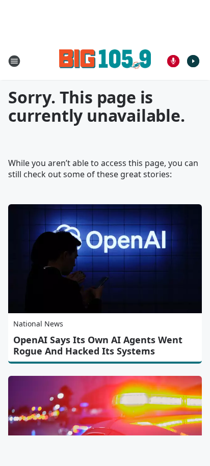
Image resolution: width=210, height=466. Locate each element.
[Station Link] (105, 60)
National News (38, 323)
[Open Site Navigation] (14, 61)
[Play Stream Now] (193, 61)
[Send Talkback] (173, 61)
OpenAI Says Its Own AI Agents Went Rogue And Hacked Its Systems (97, 345)
